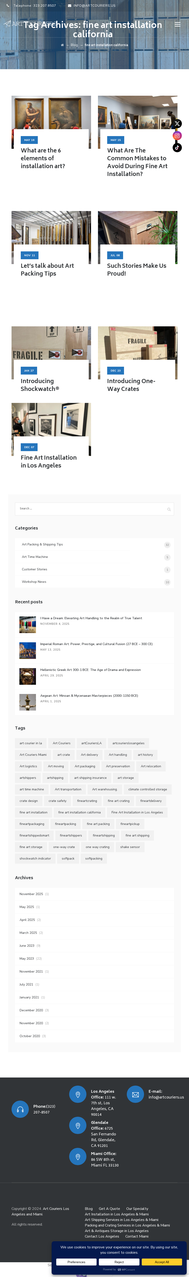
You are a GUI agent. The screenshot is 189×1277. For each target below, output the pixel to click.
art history (145, 755)
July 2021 (26, 984)
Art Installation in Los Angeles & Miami (117, 1214)
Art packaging (85, 766)
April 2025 (27, 920)
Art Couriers (62, 743)
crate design (29, 801)
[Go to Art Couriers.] (62, 45)
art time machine (32, 789)
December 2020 (31, 1010)
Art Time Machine (35, 557)
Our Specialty (137, 1208)
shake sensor (130, 847)
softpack (68, 858)
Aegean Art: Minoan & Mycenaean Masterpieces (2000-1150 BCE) (89, 696)
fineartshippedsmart (34, 835)
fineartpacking (65, 824)
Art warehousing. (105, 789)
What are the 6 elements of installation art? (43, 159)
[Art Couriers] (31, 24)
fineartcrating (87, 801)
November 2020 (31, 1023)
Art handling (118, 755)
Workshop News (34, 582)
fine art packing (98, 824)
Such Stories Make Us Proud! (136, 270)
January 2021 (29, 997)
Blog (89, 1208)
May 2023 (27, 958)
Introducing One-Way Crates (131, 386)
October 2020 (30, 1036)
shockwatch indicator (35, 858)
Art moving (56, 766)
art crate (63, 755)
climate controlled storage (147, 789)
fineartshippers (71, 835)
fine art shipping (137, 835)
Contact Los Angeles (102, 1236)
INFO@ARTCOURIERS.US (95, 5)
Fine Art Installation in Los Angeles (49, 462)
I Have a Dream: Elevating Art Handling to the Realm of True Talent (91, 618)
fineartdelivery (151, 801)
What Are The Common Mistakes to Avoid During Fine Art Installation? (137, 163)
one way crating (97, 847)
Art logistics (28, 766)
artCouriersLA (91, 743)
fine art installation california (79, 812)
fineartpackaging (32, 824)
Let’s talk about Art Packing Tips (47, 270)
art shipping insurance (90, 778)
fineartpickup (130, 824)
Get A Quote (109, 1208)
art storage (126, 778)
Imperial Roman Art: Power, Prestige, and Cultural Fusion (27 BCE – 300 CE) (96, 644)
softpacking (93, 858)
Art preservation (118, 766)
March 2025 (28, 933)
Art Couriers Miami (33, 755)
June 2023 (27, 946)
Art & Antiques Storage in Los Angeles (117, 1230)
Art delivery (89, 755)
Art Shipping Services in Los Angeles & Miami (121, 1219)
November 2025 (31, 894)
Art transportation (68, 789)
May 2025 (27, 907)
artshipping (55, 778)
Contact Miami (136, 1236)
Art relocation (151, 766)
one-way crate (64, 847)
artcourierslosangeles (128, 743)
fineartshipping (104, 835)
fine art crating (119, 801)
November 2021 (31, 971)
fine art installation (33, 812)
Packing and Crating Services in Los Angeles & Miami (127, 1225)
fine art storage (31, 847)
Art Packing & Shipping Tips (42, 544)
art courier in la (31, 743)
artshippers (28, 778)
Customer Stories (34, 569)
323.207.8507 (44, 5)
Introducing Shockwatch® (40, 386)
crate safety (57, 801)
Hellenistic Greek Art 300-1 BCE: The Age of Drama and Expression (90, 670)
